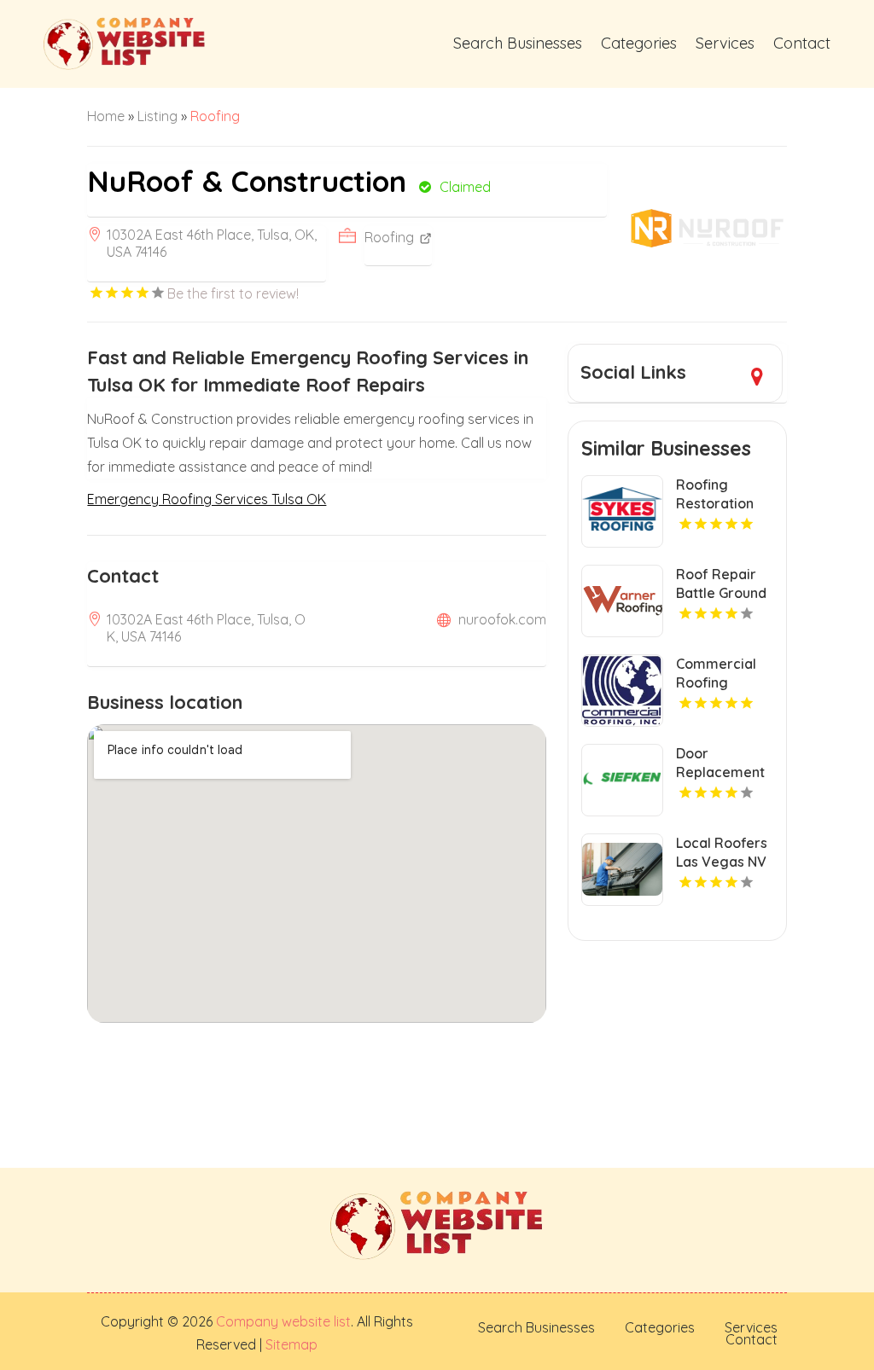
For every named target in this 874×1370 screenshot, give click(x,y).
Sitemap (290, 1344)
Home (106, 116)
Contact (801, 43)
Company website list (283, 1321)
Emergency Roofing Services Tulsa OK (206, 499)
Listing (157, 116)
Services (725, 43)
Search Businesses (517, 43)
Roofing (215, 116)
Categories (639, 43)
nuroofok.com (502, 619)
